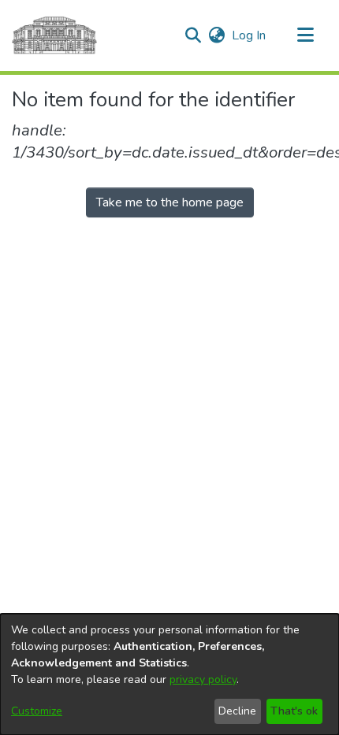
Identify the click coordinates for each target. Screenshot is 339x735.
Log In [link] (249, 35)
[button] (193, 35)
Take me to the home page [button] (170, 202)
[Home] (54, 35)
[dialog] (169, 674)
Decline (237, 710)
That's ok (294, 710)
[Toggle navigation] (305, 35)
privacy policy (203, 679)
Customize (36, 710)
